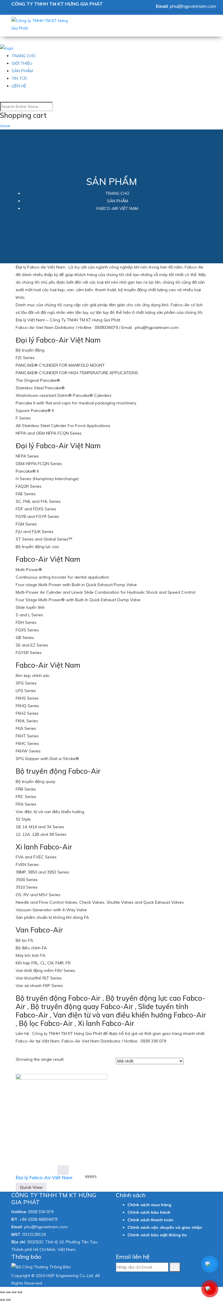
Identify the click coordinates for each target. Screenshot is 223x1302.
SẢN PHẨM (22, 70)
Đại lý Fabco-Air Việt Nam (44, 1177)
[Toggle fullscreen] (14, 1292)
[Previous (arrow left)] (2, 1300)
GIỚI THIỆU (22, 63)
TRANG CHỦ (23, 55)
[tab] (190, 1055)
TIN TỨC (20, 78)
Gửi (175, 1267)
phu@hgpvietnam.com (193, 6)
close (5, 125)
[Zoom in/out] (19, 1292)
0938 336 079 (40, 1211)
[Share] (8, 1292)
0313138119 (34, 1234)
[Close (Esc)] (2, 1292)
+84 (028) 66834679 (38, 1219)
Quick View (31, 1187)
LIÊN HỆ (19, 86)
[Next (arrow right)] (8, 1300)
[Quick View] (63, 1170)
